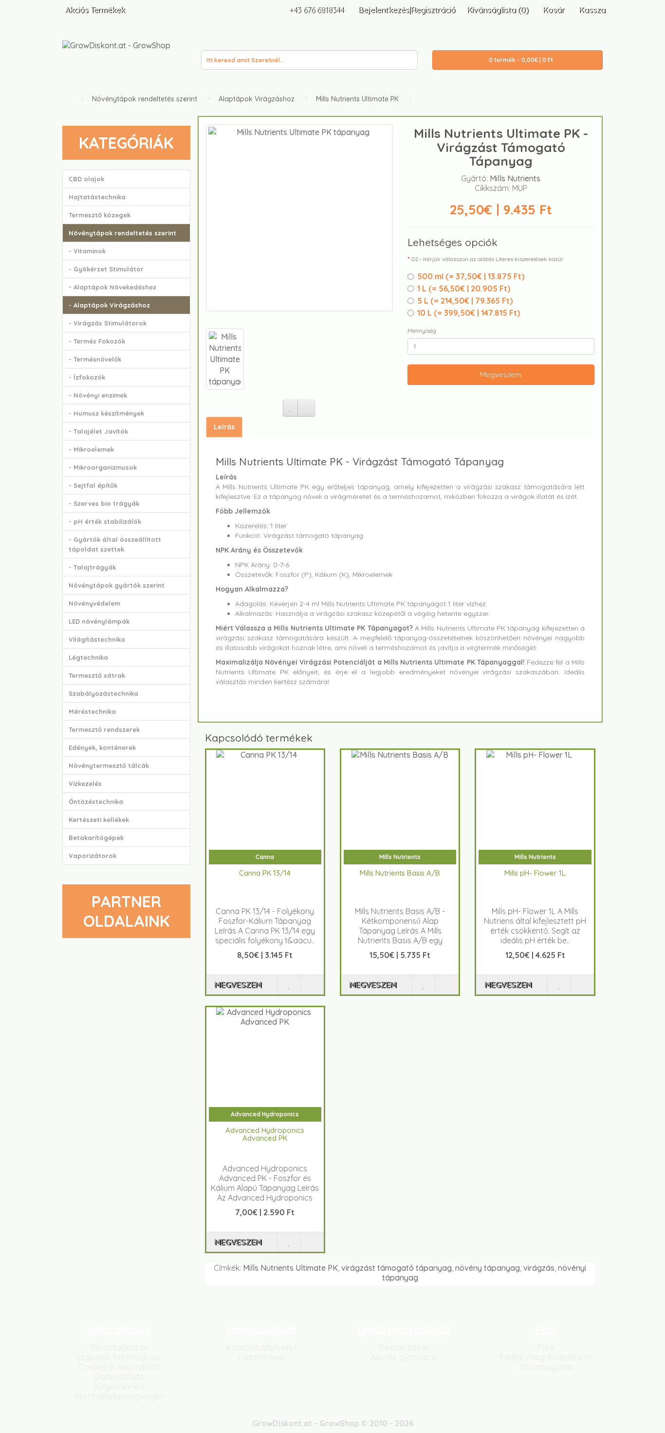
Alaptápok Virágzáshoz (257, 99)
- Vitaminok (87, 251)
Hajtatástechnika (97, 197)
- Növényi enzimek (98, 395)
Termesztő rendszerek (104, 729)
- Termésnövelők (95, 359)
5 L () (465, 301)
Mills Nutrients (515, 178)
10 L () (468, 313)
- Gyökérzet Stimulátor (106, 269)
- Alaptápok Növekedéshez (112, 287)
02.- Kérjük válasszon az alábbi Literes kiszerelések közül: (487, 259)
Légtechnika (88, 657)
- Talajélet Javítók (98, 431)
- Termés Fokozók (97, 341)
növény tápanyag (487, 1268)
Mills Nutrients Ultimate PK (357, 99)
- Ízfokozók (87, 377)
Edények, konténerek (102, 747)
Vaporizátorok (92, 856)
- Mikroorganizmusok (103, 467)
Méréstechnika (92, 711)
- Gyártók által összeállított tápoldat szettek (115, 544)
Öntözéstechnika (96, 801)
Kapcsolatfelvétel (261, 1347)
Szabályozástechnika (103, 693)
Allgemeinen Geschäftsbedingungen (119, 1391)
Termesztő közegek (99, 215)
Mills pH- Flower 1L (535, 873)
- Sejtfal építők (93, 485)
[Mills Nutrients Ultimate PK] (299, 217)
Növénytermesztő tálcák (109, 765)
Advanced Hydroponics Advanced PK (264, 1134)
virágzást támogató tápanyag (396, 1268)
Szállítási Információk (119, 1357)
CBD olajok (86, 179)
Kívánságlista (546, 1367)
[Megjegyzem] (290, 408)
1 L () (463, 288)
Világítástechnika (97, 639)
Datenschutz (119, 1376)
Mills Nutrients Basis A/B (400, 873)
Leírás (224, 426)
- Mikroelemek (91, 449)
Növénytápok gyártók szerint (117, 585)
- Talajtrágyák (92, 567)
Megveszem (500, 374)
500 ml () (470, 276)
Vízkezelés (85, 783)
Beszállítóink (403, 1347)
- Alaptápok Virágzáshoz (109, 305)
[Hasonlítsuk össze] (306, 408)
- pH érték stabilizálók (105, 521)
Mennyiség (421, 330)
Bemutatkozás (119, 1347)
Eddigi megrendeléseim (546, 1357)
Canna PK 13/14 (265, 873)
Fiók (545, 1347)
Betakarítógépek (96, 837)
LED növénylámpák (99, 621)
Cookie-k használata (119, 1367)
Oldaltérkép (261, 1357)
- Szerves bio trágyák (104, 503)
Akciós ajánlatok (403, 1357)
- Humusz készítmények (106, 413)
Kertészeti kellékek (99, 819)
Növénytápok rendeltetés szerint (144, 99)
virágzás (538, 1268)
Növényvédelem (94, 603)
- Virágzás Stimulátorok (108, 323)
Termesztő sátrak (97, 675)
